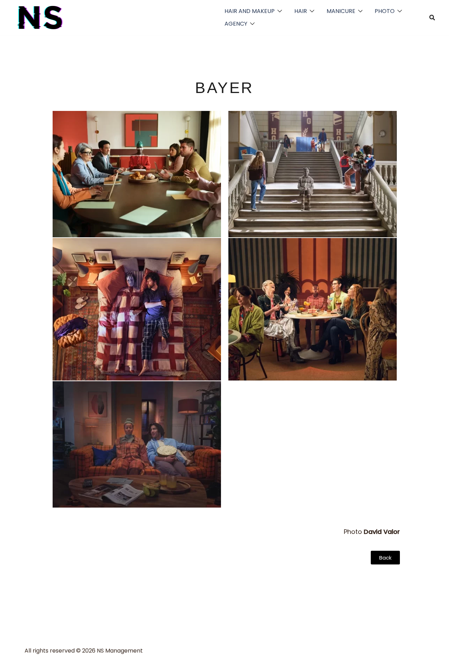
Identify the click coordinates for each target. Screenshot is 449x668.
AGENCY (235, 24)
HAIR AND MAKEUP (249, 11)
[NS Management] (40, 17)
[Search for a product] (432, 17)
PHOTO (385, 11)
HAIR (300, 11)
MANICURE (341, 11)
